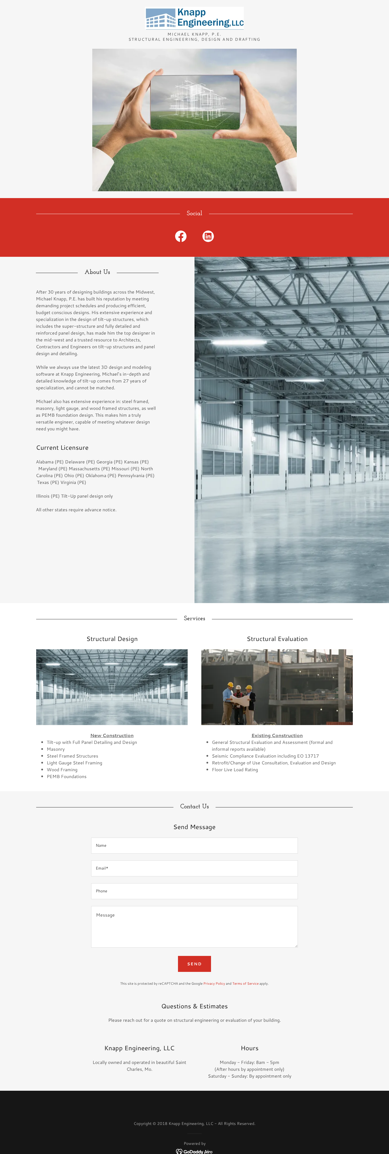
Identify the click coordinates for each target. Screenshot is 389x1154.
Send (194, 964)
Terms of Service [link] (245, 983)
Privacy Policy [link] (214, 983)
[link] (194, 17)
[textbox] (194, 846)
